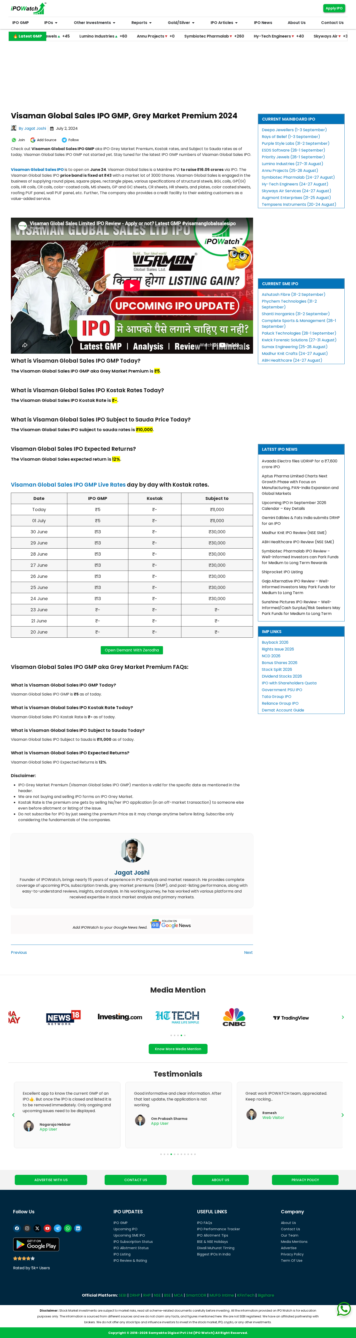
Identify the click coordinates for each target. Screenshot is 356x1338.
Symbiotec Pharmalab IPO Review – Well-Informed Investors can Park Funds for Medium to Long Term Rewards (300, 557)
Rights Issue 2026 (278, 649)
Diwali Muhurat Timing (215, 1248)
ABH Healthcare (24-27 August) (292, 360)
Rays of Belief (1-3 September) (291, 136)
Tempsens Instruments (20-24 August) (299, 204)
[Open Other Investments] (114, 23)
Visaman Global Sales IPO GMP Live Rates (68, 485)
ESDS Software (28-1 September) (293, 150)
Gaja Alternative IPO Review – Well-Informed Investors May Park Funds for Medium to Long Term (298, 587)
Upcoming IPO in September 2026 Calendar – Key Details (294, 505)
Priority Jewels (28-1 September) (293, 157)
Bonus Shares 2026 (279, 662)
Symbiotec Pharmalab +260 (171, 36)
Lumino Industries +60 (61, 36)
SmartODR (196, 1295)
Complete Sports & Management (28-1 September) (299, 323)
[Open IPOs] (56, 23)
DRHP (135, 1295)
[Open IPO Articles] (236, 23)
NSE (157, 1295)
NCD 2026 (271, 656)
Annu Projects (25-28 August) (290, 170)
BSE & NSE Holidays (212, 1241)
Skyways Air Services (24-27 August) (296, 191)
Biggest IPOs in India (214, 1254)
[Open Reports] (150, 23)
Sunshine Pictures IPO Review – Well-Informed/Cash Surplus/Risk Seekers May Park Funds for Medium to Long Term (301, 607)
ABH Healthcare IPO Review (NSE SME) (298, 542)
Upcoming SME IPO (129, 1235)
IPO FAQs (204, 1222)
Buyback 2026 (275, 642)
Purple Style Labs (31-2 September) (296, 143)
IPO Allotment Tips (212, 1235)
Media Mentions (294, 1241)
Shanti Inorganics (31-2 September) (296, 314)
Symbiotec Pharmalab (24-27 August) (298, 177)
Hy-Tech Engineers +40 (236, 36)
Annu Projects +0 (113, 36)
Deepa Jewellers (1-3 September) (294, 130)
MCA (178, 1295)
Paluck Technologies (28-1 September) (299, 333)
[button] (13, 1017)
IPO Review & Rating (130, 1260)
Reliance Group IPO (280, 703)
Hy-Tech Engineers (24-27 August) (295, 184)
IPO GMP (121, 1222)
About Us (288, 1222)
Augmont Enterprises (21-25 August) (296, 197)
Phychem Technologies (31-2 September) (289, 304)
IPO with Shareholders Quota (289, 683)
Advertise (289, 1248)
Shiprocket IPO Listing (282, 572)
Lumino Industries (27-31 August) (292, 164)
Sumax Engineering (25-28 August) (295, 347)
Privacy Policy (292, 1254)
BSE (167, 1295)
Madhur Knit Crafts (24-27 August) (295, 353)
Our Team (289, 1235)
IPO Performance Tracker (218, 1229)
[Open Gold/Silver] (193, 23)
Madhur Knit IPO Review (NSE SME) (294, 532)
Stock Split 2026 (277, 669)
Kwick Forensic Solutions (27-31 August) (299, 340)
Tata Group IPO (276, 696)
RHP (147, 1295)
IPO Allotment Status (131, 1248)
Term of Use (291, 1260)
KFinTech (246, 1295)
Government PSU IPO (282, 690)
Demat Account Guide (283, 710)
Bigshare (266, 1295)
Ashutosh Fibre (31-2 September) (293, 294)
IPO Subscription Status (133, 1241)
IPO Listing (122, 1254)
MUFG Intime (221, 1295)
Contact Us (290, 1229)
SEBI (122, 1295)
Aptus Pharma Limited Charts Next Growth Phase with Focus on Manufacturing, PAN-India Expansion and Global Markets (300, 484)
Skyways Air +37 (289, 36)
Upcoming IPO (126, 1229)
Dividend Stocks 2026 (282, 676)
